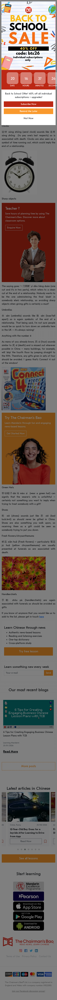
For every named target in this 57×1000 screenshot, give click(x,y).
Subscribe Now (28, 104)
